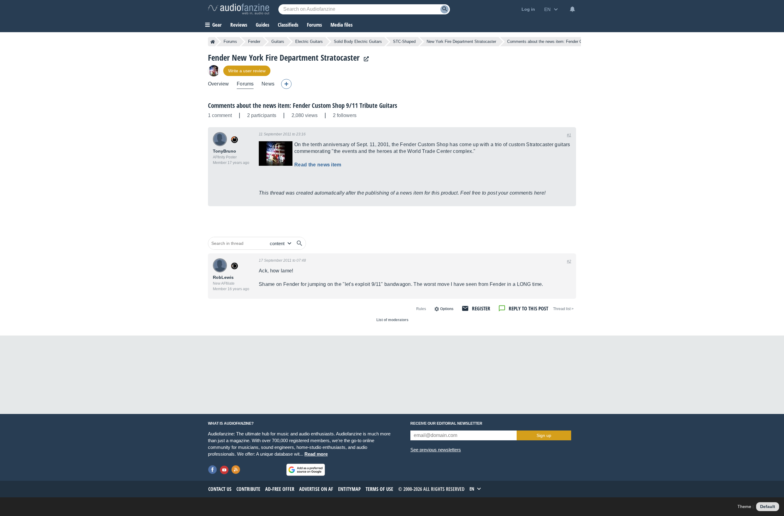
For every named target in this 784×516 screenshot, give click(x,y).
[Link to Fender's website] (365, 59)
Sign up (544, 435)
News (268, 83)
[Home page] (212, 41)
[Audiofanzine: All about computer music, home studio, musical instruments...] (238, 9)
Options (447, 309)
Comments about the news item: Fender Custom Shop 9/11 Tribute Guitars (302, 105)
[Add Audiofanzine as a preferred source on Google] (305, 470)
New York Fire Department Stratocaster (461, 41)
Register (481, 308)
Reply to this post (528, 308)
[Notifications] (572, 9)
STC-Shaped (404, 41)
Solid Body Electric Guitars (358, 41)
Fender (254, 41)
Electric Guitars (309, 41)
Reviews (238, 24)
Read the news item (317, 164)
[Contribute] (286, 84)
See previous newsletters (435, 449)
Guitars (277, 41)
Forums (230, 41)
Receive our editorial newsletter (446, 423)
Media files (341, 24)
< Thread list (563, 309)
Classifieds (288, 24)
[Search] (444, 9)
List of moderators (392, 320)
